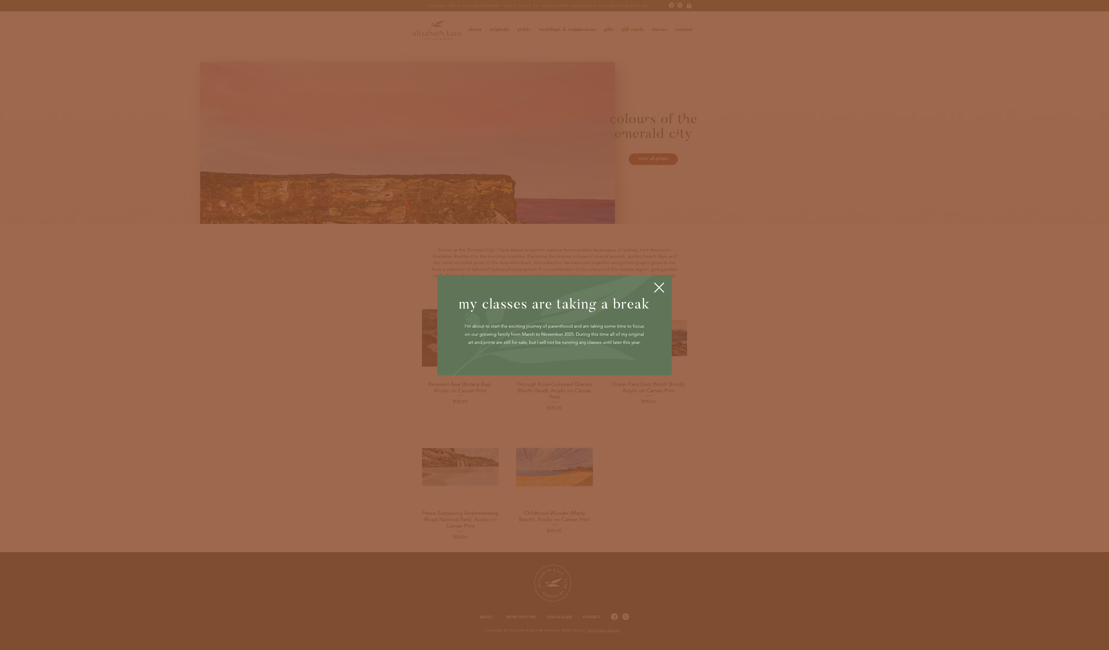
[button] (659, 287)
